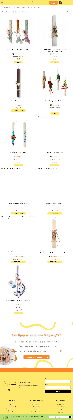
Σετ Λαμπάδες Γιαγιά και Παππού (18, 203)
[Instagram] (9, 390)
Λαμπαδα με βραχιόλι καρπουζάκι (54, 203)
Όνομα (46, 378)
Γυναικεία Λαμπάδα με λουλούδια (54, 101)
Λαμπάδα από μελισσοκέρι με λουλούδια (18, 49)
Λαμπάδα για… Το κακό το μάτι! (18, 152)
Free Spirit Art (55, 105)
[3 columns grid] (19, 11)
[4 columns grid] (22, 11)
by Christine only (55, 54)
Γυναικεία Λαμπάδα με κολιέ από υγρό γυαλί (18, 101)
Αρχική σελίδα (6, 7)
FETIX (19, 304)
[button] (2, 2)
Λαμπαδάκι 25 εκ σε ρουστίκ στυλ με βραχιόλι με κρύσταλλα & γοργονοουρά (18, 253)
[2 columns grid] (16, 11)
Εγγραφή (57, 391)
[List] (26, 11)
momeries (19, 105)
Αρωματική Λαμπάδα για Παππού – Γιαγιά (18, 300)
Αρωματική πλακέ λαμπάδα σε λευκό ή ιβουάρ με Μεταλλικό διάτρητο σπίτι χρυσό (55, 50)
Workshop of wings (56, 208)
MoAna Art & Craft (19, 54)
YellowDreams (19, 208)
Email (46, 384)
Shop (12, 7)
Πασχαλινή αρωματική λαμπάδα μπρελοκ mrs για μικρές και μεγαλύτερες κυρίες (55, 253)
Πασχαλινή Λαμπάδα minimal (54, 152)
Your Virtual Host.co (38, 416)
